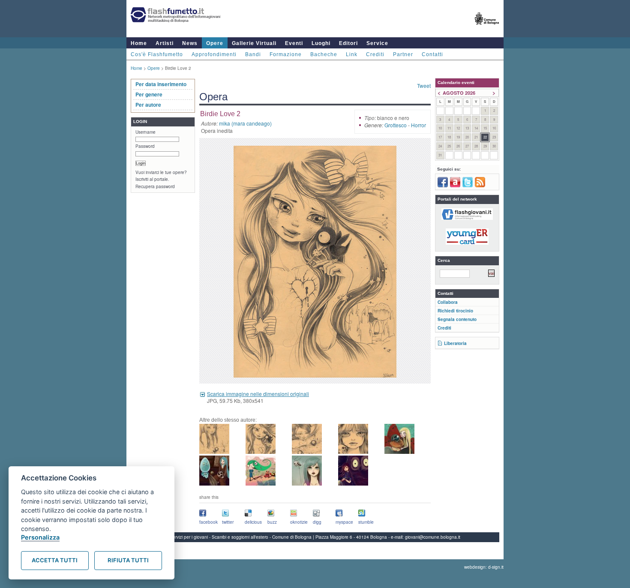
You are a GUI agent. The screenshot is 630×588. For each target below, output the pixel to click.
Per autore (148, 104)
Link (351, 54)
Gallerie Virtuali (254, 43)
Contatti (432, 54)
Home (139, 43)
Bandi (253, 54)
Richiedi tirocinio (455, 311)
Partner (403, 54)
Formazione (286, 54)
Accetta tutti (55, 560)
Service (377, 43)
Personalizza (40, 537)
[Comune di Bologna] (487, 28)
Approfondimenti (214, 54)
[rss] (480, 186)
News (190, 43)
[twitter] (467, 186)
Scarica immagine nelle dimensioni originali (258, 393)
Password (145, 146)
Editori (348, 43)
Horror (418, 125)
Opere (214, 43)
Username (145, 132)
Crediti (375, 54)
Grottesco (395, 125)
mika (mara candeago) (245, 123)
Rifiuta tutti (128, 560)
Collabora (448, 302)
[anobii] (455, 186)
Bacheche (323, 54)
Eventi (294, 43)
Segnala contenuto (457, 319)
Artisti (165, 43)
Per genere (148, 94)
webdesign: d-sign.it (484, 567)
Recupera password (155, 186)
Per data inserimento (160, 84)
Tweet (424, 85)
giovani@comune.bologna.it (432, 537)
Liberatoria (455, 343)
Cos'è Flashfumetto (157, 54)
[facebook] (443, 186)
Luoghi (321, 43)
